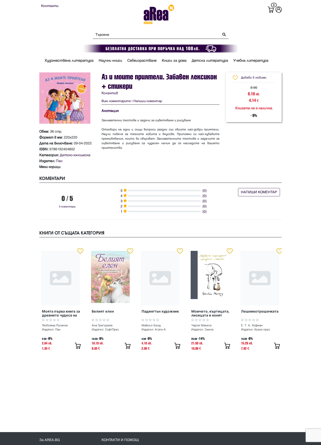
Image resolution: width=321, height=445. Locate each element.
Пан (59, 161)
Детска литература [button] (210, 60)
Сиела (209, 329)
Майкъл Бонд (151, 325)
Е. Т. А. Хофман (252, 325)
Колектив (110, 93)
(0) (204, 190)
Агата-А (160, 329)
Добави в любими (253, 77)
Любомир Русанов (55, 325)
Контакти (50, 6)
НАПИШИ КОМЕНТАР (259, 192)
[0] (271, 10)
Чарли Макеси (201, 325)
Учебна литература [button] (250, 60)
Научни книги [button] (110, 60)
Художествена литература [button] (69, 60)
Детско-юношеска (75, 155)
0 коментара (67, 206)
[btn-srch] (222, 35)
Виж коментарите (116, 101)
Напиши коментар (147, 101)
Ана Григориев (102, 325)
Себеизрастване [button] (142, 60)
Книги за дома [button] (174, 60)
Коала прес (262, 329)
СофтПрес (112, 329)
